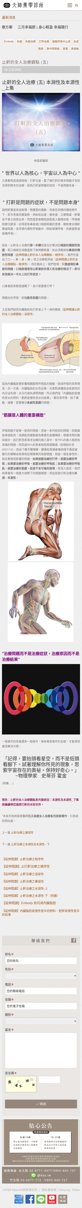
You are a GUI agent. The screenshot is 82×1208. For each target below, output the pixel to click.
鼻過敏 (75, 48)
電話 (8, 984)
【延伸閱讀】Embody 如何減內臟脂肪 (29, 903)
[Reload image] (63, 1078)
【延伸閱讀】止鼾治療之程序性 (23, 859)
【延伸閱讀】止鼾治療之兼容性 (23, 881)
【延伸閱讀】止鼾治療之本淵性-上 (25, 888)
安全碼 (9, 1073)
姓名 (8, 954)
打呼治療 (44, 41)
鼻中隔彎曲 (53, 48)
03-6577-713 (31, 1180)
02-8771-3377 (40, 1170)
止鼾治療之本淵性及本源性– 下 (30, 844)
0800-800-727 (64, 1170)
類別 (8, 1014)
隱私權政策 (49, 1190)
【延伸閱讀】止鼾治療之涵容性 (23, 874)
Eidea (76, 1190)
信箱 (8, 999)
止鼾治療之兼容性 (22, 832)
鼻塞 (65, 48)
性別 (8, 969)
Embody (9, 41)
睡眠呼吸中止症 (61, 41)
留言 (8, 1029)
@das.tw (44, 1175)
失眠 (19, 41)
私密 (76, 41)
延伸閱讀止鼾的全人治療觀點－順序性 (39, 255)
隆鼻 (40, 48)
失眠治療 (30, 41)
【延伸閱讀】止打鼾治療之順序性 (26, 866)
